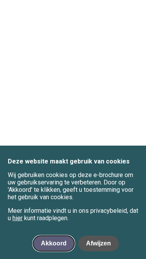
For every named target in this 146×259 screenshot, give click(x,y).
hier (17, 218)
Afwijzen (98, 243)
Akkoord (54, 243)
